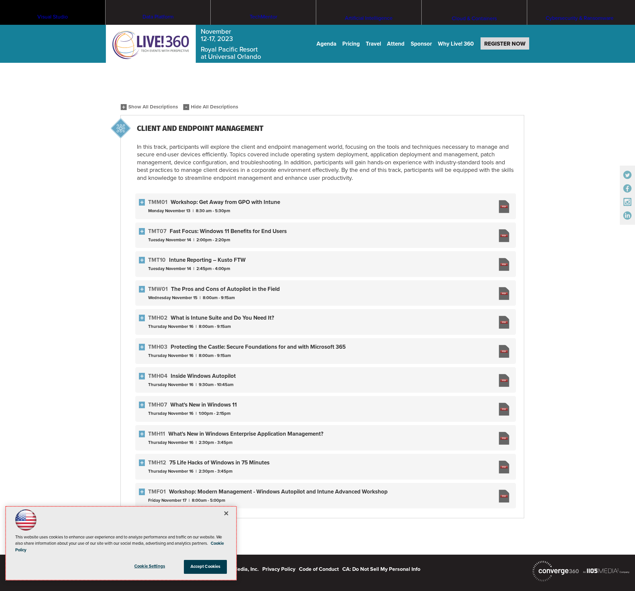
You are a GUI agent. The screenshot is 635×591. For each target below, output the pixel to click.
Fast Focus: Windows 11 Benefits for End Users (228, 231)
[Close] (226, 513)
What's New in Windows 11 (203, 404)
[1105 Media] (606, 570)
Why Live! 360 (456, 43)
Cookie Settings (149, 566)
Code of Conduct (319, 569)
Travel (373, 43)
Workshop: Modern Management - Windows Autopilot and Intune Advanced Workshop (278, 491)
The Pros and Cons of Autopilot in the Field (225, 289)
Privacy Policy (278, 569)
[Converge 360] (555, 571)
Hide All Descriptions (214, 107)
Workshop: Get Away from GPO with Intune (225, 202)
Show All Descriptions (153, 107)
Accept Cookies (205, 566)
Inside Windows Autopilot (203, 376)
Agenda (326, 43)
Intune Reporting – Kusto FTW (207, 259)
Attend (395, 43)
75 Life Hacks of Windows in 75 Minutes (219, 462)
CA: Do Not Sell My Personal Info (381, 569)
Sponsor (421, 43)
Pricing (351, 43)
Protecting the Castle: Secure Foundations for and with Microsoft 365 (258, 346)
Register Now (505, 43)
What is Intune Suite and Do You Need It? (222, 317)
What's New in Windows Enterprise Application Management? (245, 433)
